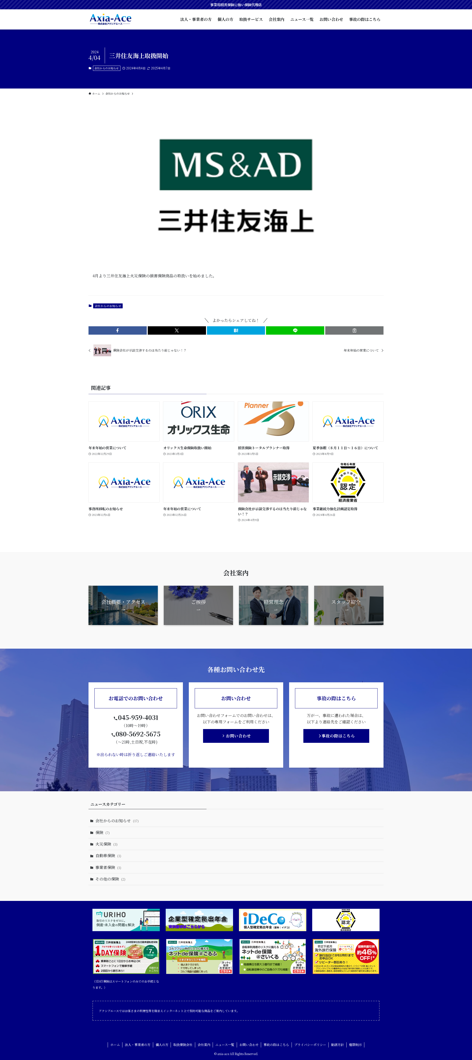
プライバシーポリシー (310, 1044)
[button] (117, 330)
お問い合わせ (249, 1044)
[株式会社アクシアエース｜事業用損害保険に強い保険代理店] (110, 19)
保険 (102, 832)
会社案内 (204, 1044)
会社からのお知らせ (106, 68)
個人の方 (162, 1044)
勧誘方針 (337, 1044)
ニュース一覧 (224, 1044)
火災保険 (106, 844)
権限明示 (355, 1044)
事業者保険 (108, 867)
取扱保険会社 (182, 1044)
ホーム (115, 1044)
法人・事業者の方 (137, 1044)
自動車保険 (108, 855)
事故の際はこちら (276, 1044)
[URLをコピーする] (354, 330)
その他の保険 (110, 879)
